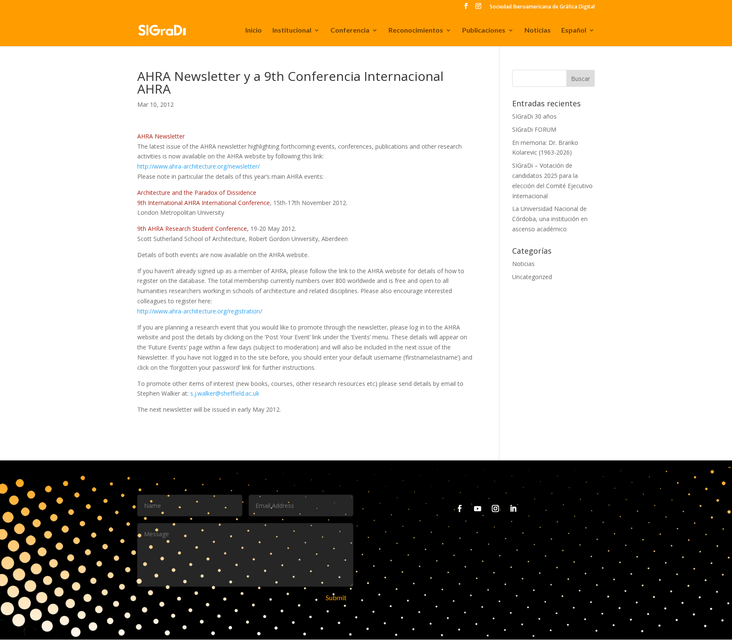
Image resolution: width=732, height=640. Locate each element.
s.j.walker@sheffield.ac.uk (224, 393)
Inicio (253, 30)
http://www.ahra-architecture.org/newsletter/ (198, 166)
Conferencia (349, 30)
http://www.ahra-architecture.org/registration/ (199, 311)
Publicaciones (483, 30)
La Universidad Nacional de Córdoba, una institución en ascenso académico (550, 219)
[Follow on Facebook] (460, 508)
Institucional (291, 30)
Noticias (537, 30)
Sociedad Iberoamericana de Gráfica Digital (542, 7)
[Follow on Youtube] (478, 508)
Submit (336, 597)
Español (573, 30)
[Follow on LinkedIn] (513, 508)
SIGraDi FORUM (534, 129)
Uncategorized (532, 277)
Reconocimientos (415, 30)
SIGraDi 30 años (534, 116)
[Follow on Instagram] (495, 508)
